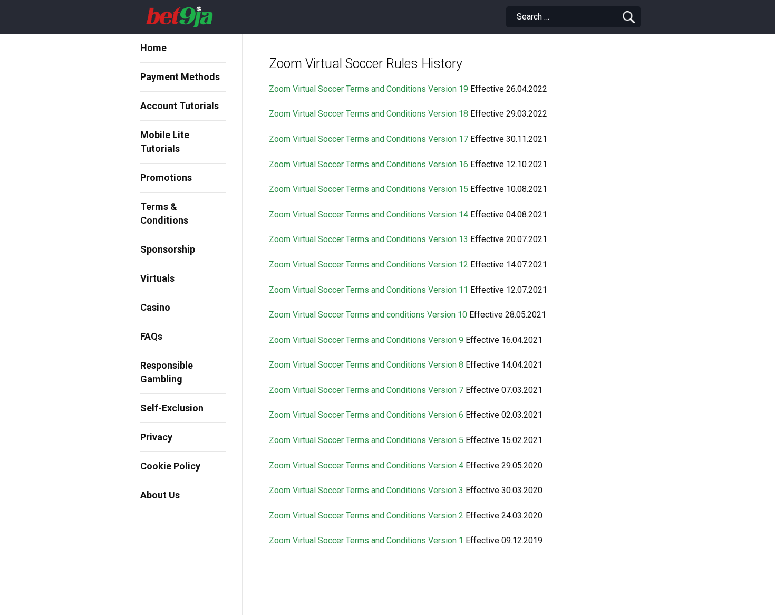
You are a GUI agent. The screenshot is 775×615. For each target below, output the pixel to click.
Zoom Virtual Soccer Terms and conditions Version (362, 315)
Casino (155, 307)
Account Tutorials (179, 105)
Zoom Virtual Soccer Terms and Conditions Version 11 (368, 290)
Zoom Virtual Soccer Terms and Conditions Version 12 (368, 265)
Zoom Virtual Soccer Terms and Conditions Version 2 (366, 516)
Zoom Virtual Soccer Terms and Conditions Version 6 (366, 415)
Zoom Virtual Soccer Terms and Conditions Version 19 (369, 89)
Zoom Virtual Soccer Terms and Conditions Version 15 (368, 189)
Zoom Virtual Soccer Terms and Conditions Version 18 (368, 114)
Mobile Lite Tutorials (164, 141)
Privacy (156, 437)
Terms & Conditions (164, 213)
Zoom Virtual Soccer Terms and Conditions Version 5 (366, 440)
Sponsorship (167, 249)
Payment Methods (180, 76)
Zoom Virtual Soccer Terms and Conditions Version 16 (369, 164)
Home (153, 47)
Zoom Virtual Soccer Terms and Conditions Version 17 (369, 139)
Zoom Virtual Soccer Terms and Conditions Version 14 (368, 214)
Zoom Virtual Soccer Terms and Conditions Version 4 (366, 465)
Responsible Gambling (166, 372)
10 (461, 315)
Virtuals (157, 278)
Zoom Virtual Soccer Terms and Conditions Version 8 (366, 365)
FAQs (151, 336)
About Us (160, 495)
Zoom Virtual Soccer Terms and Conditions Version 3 (366, 490)
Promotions (166, 177)
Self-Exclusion (172, 408)
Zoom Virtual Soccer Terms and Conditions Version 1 (366, 540)
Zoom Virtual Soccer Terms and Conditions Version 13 (368, 239)
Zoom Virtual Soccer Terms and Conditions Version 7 (366, 390)
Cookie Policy (170, 466)
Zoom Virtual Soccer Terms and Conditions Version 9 (366, 340)
